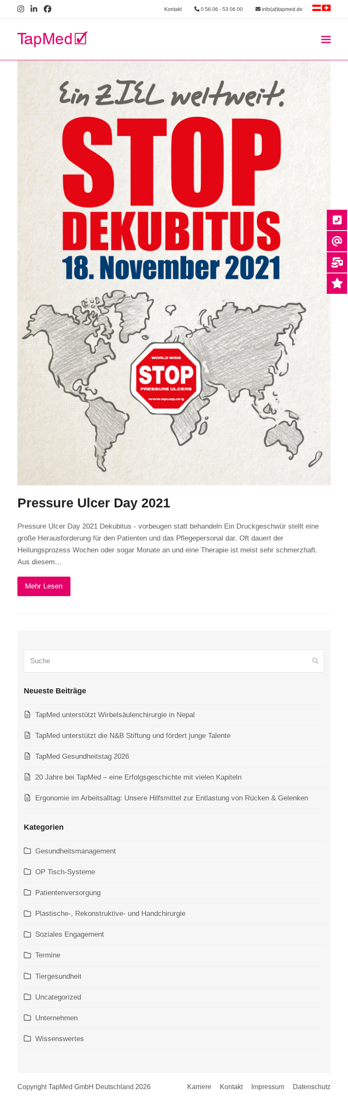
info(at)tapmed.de (282, 9)
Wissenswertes (59, 1039)
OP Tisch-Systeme (65, 872)
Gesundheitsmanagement (75, 851)
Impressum (267, 1086)
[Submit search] (315, 661)
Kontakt (173, 9)
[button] (326, 39)
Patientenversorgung (68, 893)
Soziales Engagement (69, 934)
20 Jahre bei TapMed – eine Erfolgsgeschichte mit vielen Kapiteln (138, 777)
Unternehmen (56, 1018)
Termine (47, 955)
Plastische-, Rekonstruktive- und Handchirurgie (110, 914)
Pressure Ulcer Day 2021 (93, 503)
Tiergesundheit (58, 976)
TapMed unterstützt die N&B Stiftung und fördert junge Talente (132, 736)
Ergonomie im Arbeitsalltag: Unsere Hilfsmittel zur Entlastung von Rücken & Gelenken (171, 798)
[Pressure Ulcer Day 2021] (174, 272)
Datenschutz (312, 1086)
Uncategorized (58, 997)
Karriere (199, 1086)
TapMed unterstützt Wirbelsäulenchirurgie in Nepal (115, 715)
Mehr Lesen (43, 586)
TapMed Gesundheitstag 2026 (82, 756)
